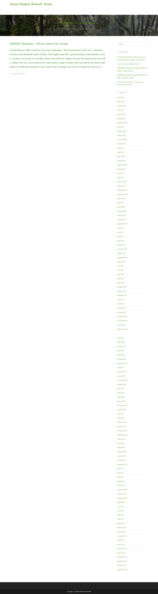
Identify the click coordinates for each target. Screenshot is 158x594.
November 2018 (122, 190)
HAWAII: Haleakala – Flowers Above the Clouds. (39, 43)
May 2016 (120, 274)
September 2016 (122, 257)
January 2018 (121, 215)
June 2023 (120, 97)
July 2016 (120, 266)
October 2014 (121, 325)
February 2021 (121, 131)
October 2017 (121, 219)
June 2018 (120, 203)
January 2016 (121, 291)
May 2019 (120, 177)
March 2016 (121, 283)
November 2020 (122, 139)
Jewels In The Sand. (123, 64)
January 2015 (121, 312)
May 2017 (120, 236)
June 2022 (120, 110)
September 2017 (122, 224)
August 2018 (121, 198)
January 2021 (121, 135)
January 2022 (121, 118)
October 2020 (121, 144)
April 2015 (120, 299)
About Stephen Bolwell (26, 4)
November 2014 (122, 320)
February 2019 (121, 182)
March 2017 (121, 241)
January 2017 (121, 245)
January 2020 (121, 161)
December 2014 (122, 316)
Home (48, 4)
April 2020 (120, 152)
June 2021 (120, 127)
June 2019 (120, 173)
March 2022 (121, 114)
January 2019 (121, 186)
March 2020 (121, 156)
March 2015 (121, 304)
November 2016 (122, 249)
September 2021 (122, 123)
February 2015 (121, 308)
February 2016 (121, 287)
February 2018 (121, 211)
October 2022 (121, 106)
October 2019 (121, 169)
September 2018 (122, 194)
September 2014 (122, 329)
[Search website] (146, 12)
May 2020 (120, 148)
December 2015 (122, 295)
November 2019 (122, 165)
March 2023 (121, 102)
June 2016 (120, 270)
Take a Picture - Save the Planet (79, 23)
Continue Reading (19, 74)
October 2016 (121, 253)
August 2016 (121, 262)
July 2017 (120, 228)
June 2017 (120, 232)
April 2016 (120, 278)
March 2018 (121, 207)
